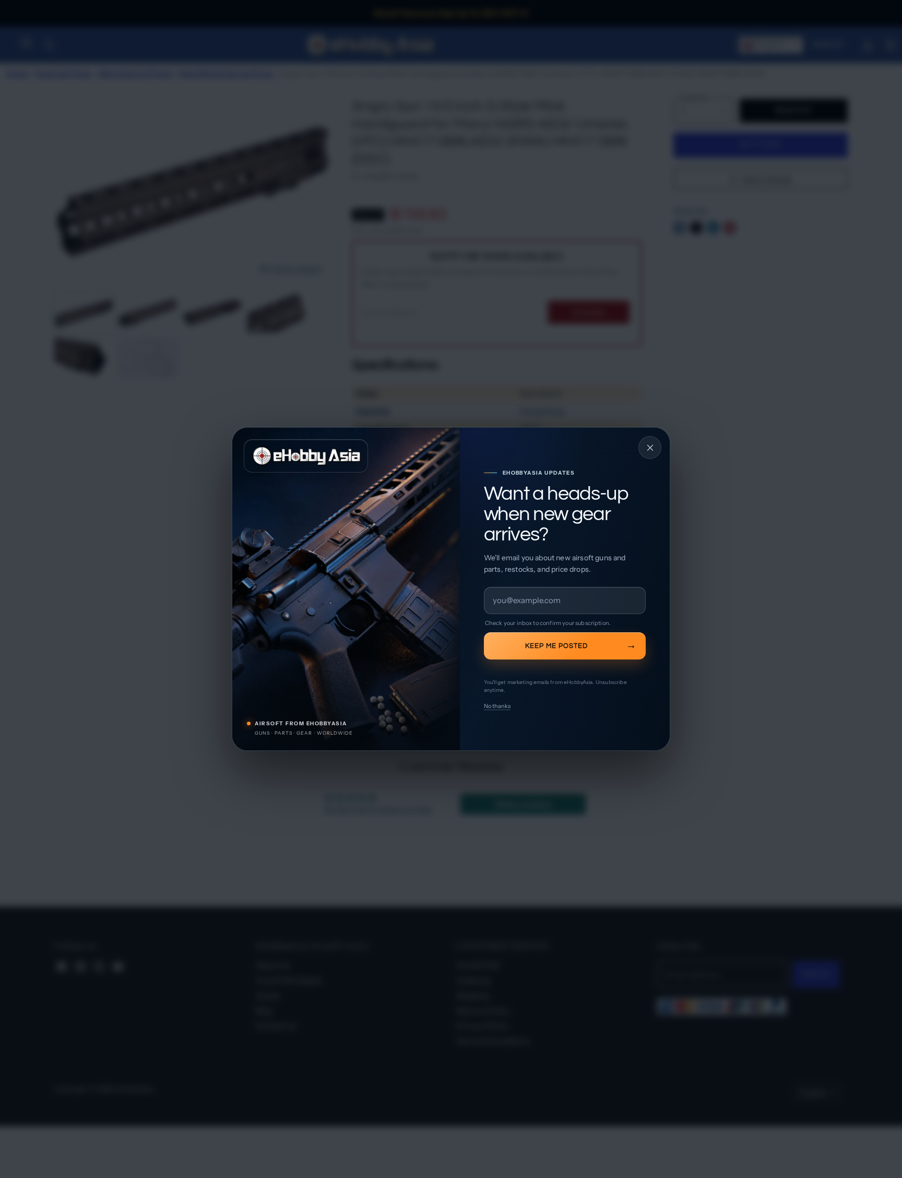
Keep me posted (556, 646)
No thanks (497, 706)
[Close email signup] (649, 447)
